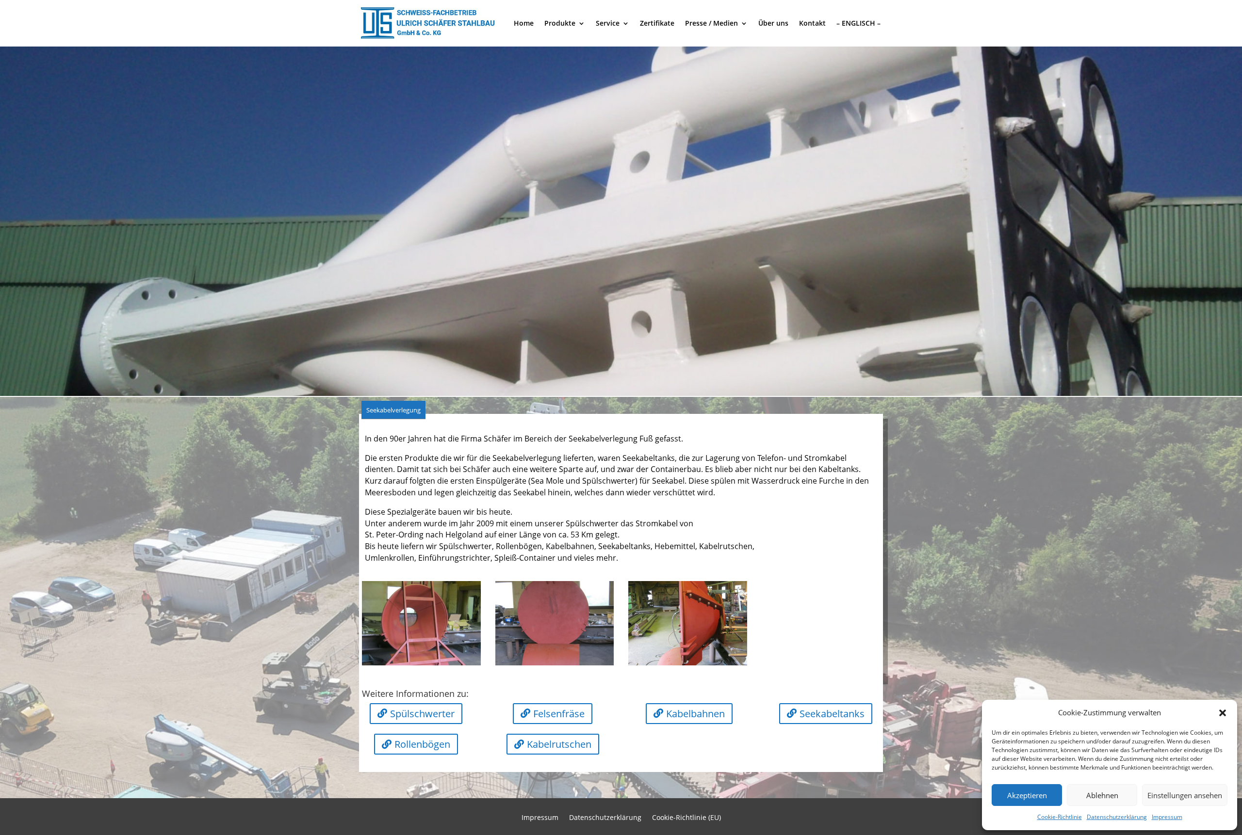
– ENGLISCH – (858, 23)
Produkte (559, 23)
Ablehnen (1102, 795)
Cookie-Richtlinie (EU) (686, 818)
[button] (1222, 713)
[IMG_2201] (687, 662)
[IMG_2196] (421, 662)
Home (524, 23)
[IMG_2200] (554, 662)
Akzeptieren (1027, 795)
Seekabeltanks (832, 713)
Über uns (773, 23)
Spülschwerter (422, 713)
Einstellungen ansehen (1184, 795)
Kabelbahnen (695, 713)
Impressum (1167, 817)
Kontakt (812, 23)
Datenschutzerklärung (1117, 817)
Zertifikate (657, 23)
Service (608, 23)
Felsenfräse (559, 713)
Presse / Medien (711, 23)
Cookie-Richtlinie (1059, 817)
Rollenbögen (422, 744)
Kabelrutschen (559, 744)
